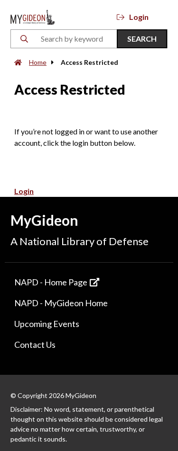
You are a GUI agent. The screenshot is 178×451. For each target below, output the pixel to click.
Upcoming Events (46, 323)
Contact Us (35, 344)
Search (142, 38)
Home (38, 62)
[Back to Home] (32, 15)
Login (139, 16)
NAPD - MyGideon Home (61, 303)
